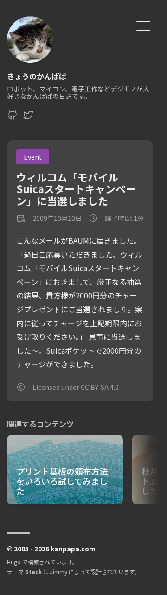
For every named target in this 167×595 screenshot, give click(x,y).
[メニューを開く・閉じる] (143, 24)
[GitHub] (12, 117)
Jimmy (58, 572)
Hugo (14, 562)
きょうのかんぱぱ (36, 76)
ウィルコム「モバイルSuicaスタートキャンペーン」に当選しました (76, 188)
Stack (33, 572)
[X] (28, 117)
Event (33, 157)
